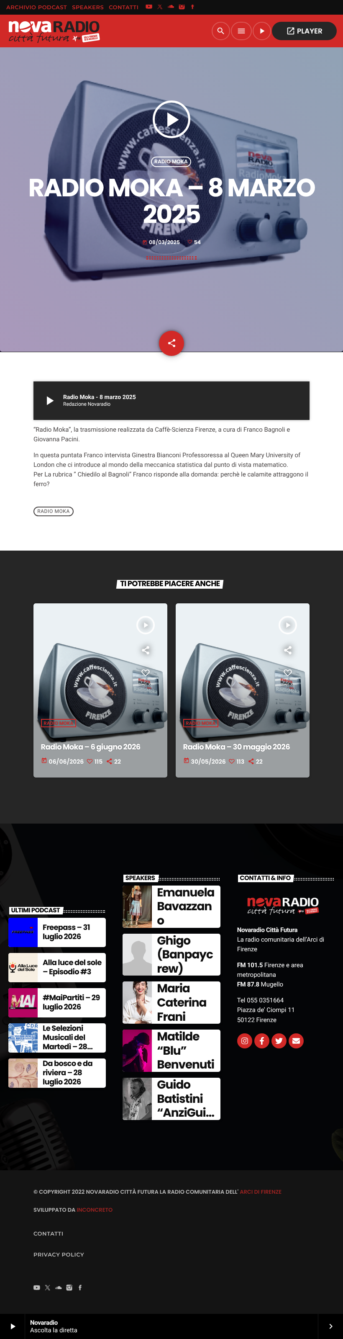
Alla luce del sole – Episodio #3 (72, 967)
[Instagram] (182, 7)
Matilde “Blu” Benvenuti (185, 1050)
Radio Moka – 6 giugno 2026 (91, 747)
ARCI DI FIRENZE (261, 1192)
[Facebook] (192, 7)
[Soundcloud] (171, 7)
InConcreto (95, 1210)
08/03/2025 (161, 242)
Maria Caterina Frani (181, 1002)
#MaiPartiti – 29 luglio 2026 (71, 1002)
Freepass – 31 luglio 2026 (66, 932)
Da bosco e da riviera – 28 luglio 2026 (67, 1072)
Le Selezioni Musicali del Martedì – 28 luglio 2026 (65, 1042)
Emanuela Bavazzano (185, 906)
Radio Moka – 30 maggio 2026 (236, 747)
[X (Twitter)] (159, 7)
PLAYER (304, 31)
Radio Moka (171, 161)
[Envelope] (296, 1040)
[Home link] (54, 31)
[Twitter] (279, 1040)
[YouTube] (149, 7)
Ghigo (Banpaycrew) (184, 954)
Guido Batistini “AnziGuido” (185, 1105)
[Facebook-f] (261, 1040)
